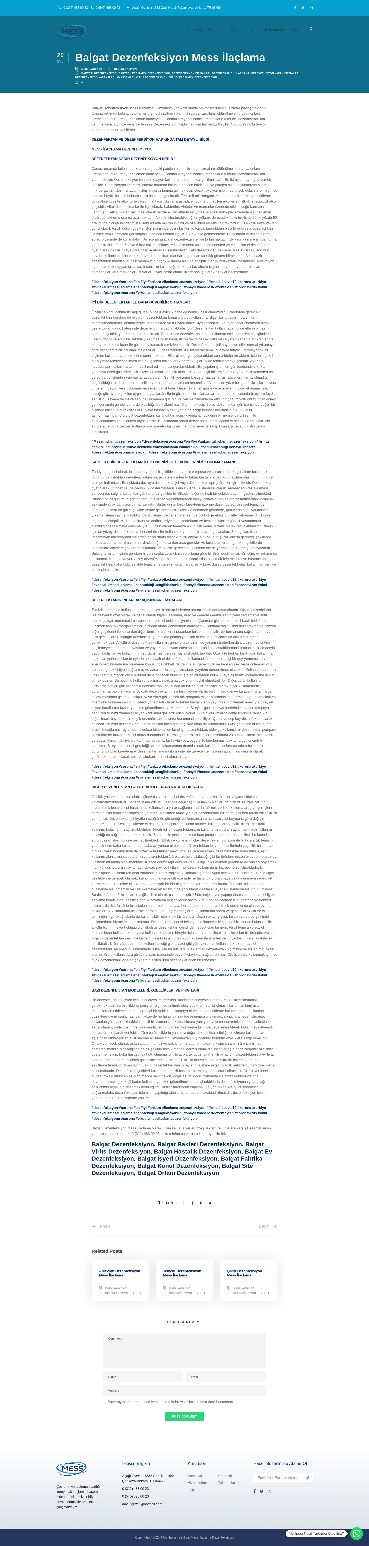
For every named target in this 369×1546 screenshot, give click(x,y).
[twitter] (303, 7)
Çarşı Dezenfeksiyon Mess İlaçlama (244, 1273)
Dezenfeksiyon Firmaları (191, 73)
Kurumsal (216, 29)
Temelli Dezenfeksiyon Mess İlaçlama (182, 1273)
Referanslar (274, 29)
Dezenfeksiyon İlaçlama (231, 73)
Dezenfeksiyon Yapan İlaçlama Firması (104, 77)
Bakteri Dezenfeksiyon (99, 73)
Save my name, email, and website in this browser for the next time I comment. (171, 1402)
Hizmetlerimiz (242, 29)
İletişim (296, 29)
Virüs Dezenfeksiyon (152, 77)
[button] (356, 1533)
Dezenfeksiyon (125, 69)
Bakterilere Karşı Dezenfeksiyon (144, 73)
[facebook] (295, 7)
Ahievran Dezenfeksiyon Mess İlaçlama (119, 1273)
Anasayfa (194, 29)
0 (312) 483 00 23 (232, 124)
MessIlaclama (92, 69)
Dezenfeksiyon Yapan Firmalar (275, 73)
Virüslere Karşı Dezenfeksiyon (193, 77)
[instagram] (311, 7)
